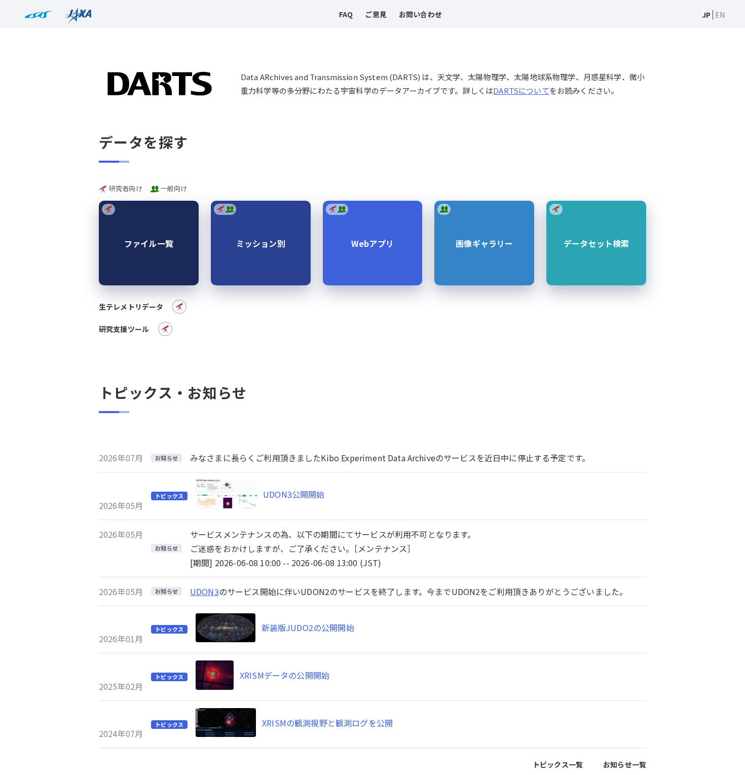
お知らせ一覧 (624, 764)
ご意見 (375, 14)
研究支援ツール (124, 329)
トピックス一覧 (558, 764)
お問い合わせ (420, 14)
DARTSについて (521, 90)
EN (720, 15)
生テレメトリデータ (131, 307)
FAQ (346, 14)
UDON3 (204, 591)
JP (706, 15)
